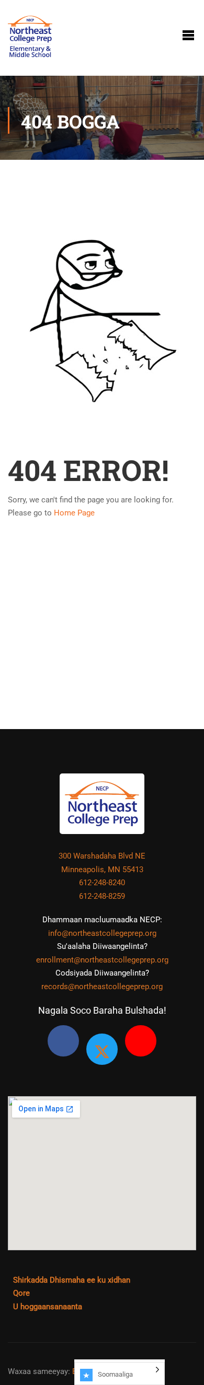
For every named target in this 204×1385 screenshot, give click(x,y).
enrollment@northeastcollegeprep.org (102, 960)
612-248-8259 (102, 896)
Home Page (74, 513)
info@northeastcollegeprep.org (102, 933)
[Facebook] (63, 1041)
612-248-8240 (102, 882)
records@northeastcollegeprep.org (102, 986)
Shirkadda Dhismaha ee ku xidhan (71, 1280)
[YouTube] (140, 1041)
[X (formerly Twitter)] (102, 1049)
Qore (21, 1293)
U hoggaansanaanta (47, 1306)
